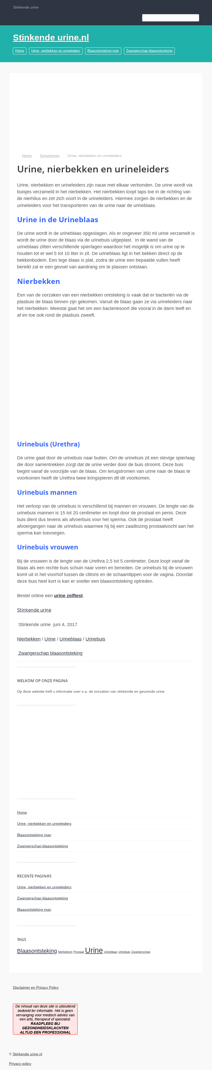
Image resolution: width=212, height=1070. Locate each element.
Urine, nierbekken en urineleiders (55, 51)
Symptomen (49, 156)
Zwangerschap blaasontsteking (149, 51)
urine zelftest (68, 595)
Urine (50, 639)
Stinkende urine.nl (51, 37)
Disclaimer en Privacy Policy (36, 987)
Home (19, 51)
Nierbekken (29, 639)
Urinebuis (95, 639)
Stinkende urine (34, 610)
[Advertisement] (106, 117)
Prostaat (78, 951)
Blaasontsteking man (103, 51)
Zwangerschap (140, 951)
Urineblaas (70, 639)
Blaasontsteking (37, 951)
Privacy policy (20, 1063)
